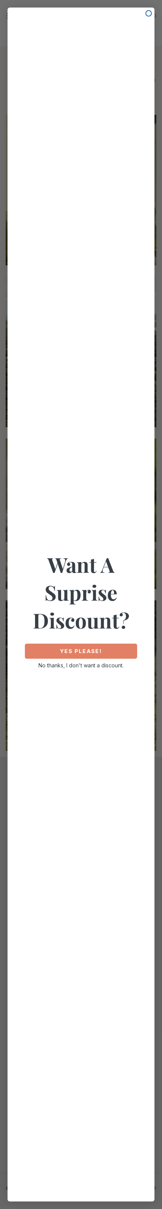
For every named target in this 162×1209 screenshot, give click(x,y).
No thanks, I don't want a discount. (81, 665)
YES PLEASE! (81, 651)
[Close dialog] (148, 13)
